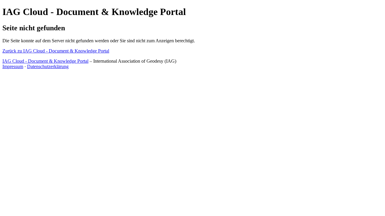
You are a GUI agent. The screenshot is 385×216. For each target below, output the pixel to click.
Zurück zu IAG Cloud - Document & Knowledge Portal (55, 50)
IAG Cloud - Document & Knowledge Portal (45, 61)
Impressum (12, 66)
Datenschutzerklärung (48, 66)
